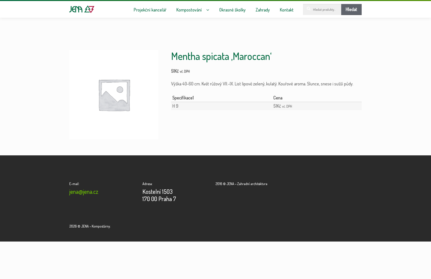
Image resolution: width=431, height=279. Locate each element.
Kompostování (189, 9)
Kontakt (287, 9)
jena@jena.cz (83, 191)
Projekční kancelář (150, 9)
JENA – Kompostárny (82, 9)
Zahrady (263, 9)
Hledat (351, 9)
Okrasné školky (232, 9)
